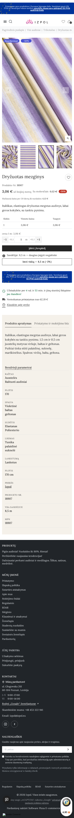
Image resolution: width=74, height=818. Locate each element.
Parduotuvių (8, 638)
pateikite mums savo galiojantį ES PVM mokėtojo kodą (50, 9)
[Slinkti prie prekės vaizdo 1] (10, 156)
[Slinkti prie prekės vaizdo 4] (64, 156)
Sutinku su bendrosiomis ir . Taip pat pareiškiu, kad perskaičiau (37, 759)
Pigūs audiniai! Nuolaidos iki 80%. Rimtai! (25, 551)
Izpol (8, 486)
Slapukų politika (11, 585)
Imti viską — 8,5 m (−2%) (37, 261)
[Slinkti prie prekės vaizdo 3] (46, 156)
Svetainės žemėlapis (13, 634)
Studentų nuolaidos (13, 625)
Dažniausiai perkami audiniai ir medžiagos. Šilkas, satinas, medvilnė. (34, 562)
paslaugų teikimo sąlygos (37, 803)
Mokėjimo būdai (11, 598)
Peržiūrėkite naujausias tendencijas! (22, 556)
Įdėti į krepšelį (37, 248)
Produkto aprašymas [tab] (18, 323)
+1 (38, 239)
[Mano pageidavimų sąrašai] (63, 21)
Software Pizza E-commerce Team (47, 808)
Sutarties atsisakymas (14, 589)
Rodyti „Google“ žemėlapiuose (19, 703)
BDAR (5, 607)
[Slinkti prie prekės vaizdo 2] (28, 156)
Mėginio (6, 612)
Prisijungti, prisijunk (13, 660)
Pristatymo (8, 580)
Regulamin (8, 603)
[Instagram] (5, 724)
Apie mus (7, 594)
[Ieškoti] (10, 21)
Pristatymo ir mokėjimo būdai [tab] (53, 323)
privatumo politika (60, 756)
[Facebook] (14, 724)
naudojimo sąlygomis (39, 756)
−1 (5, 239)
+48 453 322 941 (34, 709)
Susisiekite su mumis (13, 630)
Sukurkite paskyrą (12, 665)
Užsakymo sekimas (12, 656)
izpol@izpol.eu (18, 715)
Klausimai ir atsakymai (14, 616)
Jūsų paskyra (11, 650)
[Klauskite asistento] (7, 800)
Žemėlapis (8, 621)
